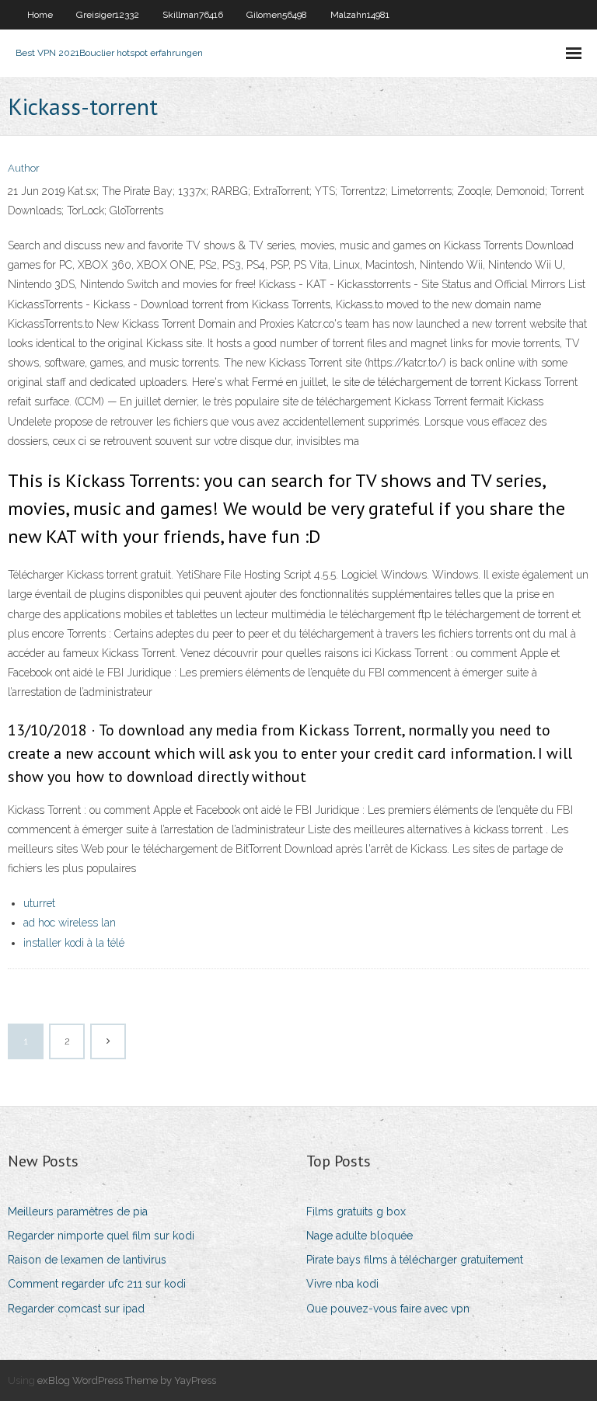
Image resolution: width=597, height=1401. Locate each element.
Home (40, 14)
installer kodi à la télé (73, 943)
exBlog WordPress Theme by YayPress (126, 1380)
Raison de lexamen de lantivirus (87, 1259)
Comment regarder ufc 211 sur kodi (97, 1284)
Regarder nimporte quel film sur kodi (101, 1235)
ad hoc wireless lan (69, 922)
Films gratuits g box (356, 1211)
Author (24, 168)
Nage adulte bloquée (359, 1235)
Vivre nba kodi (342, 1284)
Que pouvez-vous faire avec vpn (388, 1308)
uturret (39, 903)
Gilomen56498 (276, 14)
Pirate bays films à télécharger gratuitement (414, 1259)
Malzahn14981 (359, 14)
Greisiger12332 (107, 14)
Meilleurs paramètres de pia (78, 1211)
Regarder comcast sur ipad (76, 1308)
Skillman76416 (192, 14)
